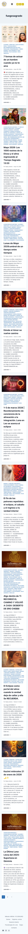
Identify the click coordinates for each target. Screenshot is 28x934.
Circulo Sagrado (8, 130)
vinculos (6, 53)
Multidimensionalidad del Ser (12, 47)
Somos (8, 919)
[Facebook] (17, 4)
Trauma (14, 325)
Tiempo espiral (13, 238)
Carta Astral (8, 838)
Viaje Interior (16, 493)
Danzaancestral (18, 574)
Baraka (14, 227)
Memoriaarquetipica (9, 233)
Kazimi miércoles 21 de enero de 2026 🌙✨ (14, 774)
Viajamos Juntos (17, 919)
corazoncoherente (14, 228)
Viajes (21, 925)
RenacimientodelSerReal (10, 490)
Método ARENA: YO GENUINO (14, 916)
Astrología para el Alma (17, 225)
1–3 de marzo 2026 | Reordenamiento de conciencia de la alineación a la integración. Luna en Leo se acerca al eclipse (14, 417)
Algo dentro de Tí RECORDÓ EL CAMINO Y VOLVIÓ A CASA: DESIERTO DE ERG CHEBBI (13, 602)
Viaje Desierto (13, 50)
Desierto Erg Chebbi (9, 575)
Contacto (14, 928)
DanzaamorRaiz (8, 314)
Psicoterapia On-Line (11, 925)
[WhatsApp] (9, 930)
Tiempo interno (13, 141)
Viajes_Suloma (8, 69)
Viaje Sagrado (13, 51)
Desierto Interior (14, 922)
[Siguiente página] (11, 897)
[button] (12, 4)
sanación (20, 490)
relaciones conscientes (16, 324)
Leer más (7, 102)
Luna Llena (7, 842)
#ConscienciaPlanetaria (10, 127)
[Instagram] (20, 4)
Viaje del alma (13, 142)
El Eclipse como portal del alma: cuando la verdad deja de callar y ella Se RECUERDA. (13, 692)
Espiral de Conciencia (10, 132)
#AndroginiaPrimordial (10, 832)
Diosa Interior (19, 44)
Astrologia (19, 759)
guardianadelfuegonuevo (11, 135)
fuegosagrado (12, 46)
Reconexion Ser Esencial (10, 140)
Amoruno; (12, 309)
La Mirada (6, 231)
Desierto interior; (15, 131)
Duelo (5, 46)
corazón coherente (14, 311)
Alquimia (6, 44)
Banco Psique (7, 227)
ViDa (19, 51)
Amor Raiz (12, 44)
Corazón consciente (9, 312)
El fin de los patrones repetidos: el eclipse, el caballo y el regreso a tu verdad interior (14, 504)
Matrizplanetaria (15, 231)
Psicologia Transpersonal (11, 49)
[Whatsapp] (23, 4)
